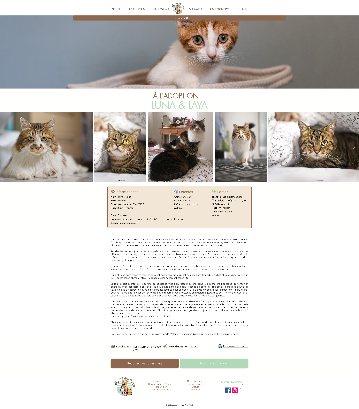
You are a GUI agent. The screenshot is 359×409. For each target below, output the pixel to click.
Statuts (195, 386)
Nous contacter (195, 381)
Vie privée (195, 389)
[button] (139, 7)
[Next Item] (354, 147)
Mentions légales (195, 384)
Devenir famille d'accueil (160, 384)
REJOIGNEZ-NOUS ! (231, 381)
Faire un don (160, 386)
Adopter (160, 381)
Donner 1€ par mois (160, 389)
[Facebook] (228, 390)
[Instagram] (235, 390)
